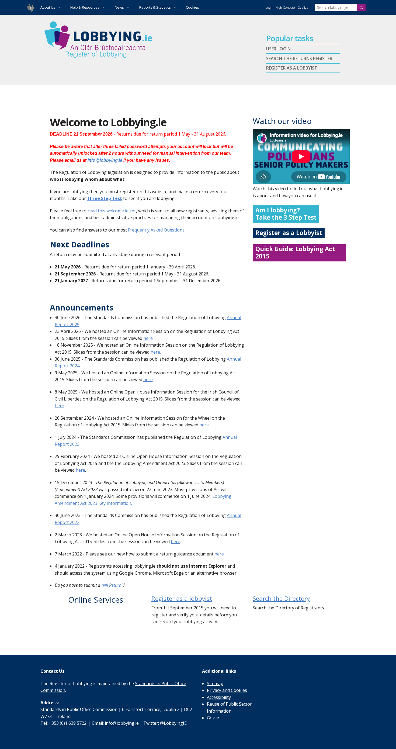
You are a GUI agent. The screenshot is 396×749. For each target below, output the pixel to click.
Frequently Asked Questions (156, 230)
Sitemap (215, 683)
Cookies (192, 7)
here (148, 338)
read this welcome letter (112, 211)
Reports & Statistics (155, 7)
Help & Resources (84, 7)
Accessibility (219, 697)
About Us (47, 7)
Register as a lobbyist (181, 598)
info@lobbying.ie (105, 160)
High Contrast (285, 7)
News (119, 7)
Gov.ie (213, 718)
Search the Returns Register (299, 58)
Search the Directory (281, 598)
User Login (278, 49)
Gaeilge (302, 7)
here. (156, 352)
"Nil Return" (112, 585)
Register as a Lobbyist (291, 68)
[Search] (361, 7)
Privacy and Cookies (227, 690)
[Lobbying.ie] (30, 7)
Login (269, 7)
